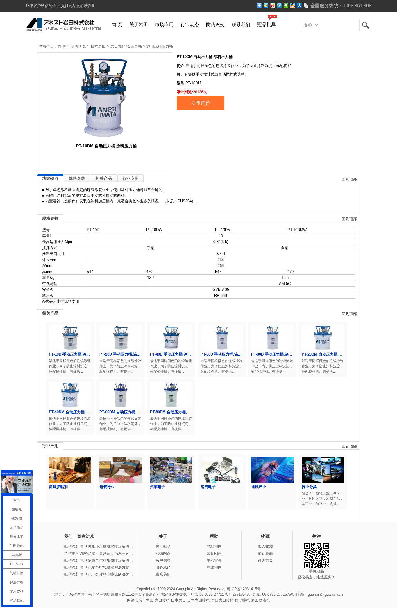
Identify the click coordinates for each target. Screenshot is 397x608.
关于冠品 (163, 546)
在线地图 (214, 567)
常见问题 (214, 553)
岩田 (365, 25)
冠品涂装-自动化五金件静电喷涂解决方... (98, 574)
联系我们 (241, 24)
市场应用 (164, 24)
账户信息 (163, 560)
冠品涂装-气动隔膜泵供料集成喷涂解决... (98, 560)
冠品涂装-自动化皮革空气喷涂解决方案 (96, 567)
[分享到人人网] (299, 5)
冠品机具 (266, 24)
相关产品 (104, 178)
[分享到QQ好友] (292, 5)
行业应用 (130, 178)
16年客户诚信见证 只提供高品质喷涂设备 (60, 5)
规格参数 (77, 178)
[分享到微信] (286, 5)
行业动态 (189, 24)
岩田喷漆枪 (260, 600)
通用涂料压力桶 (159, 46)
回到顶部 (349, 179)
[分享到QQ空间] (266, 5)
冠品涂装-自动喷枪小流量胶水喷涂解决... (98, 546)
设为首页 (265, 560)
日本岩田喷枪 (198, 600)
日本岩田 (98, 46)
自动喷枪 (242, 600)
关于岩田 (138, 24)
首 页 (117, 24)
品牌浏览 (78, 46)
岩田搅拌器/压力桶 (126, 46)
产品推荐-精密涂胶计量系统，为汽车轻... (98, 553)
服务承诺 (163, 567)
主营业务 (214, 560)
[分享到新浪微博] (272, 5)
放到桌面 (265, 553)
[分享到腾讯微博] (279, 5)
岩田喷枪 (162, 600)
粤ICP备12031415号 (244, 589)
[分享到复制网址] (306, 5)
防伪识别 (215, 24)
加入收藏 (265, 546)
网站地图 (214, 546)
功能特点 (50, 178)
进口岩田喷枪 (222, 600)
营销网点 (163, 553)
